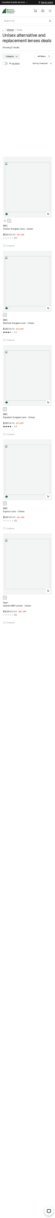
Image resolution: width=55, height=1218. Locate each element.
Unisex (10, 30)
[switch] (6, 63)
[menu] (50, 11)
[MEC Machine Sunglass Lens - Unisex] (27, 296)
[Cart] (35, 11)
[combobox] (27, 21)
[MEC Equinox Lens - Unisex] (27, 484)
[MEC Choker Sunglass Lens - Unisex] (27, 202)
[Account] (43, 11)
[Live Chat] (48, 1211)
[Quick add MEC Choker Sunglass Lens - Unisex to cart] (48, 213)
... (3, 30)
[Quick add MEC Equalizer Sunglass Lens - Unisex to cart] (48, 402)
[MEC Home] (8, 10)
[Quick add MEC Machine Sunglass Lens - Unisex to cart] (48, 308)
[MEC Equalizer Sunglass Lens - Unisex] (27, 390)
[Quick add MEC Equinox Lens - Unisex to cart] (48, 496)
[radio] (5, 221)
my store (16, 63)
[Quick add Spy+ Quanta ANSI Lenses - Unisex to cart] (48, 590)
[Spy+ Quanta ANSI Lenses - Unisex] (27, 578)
